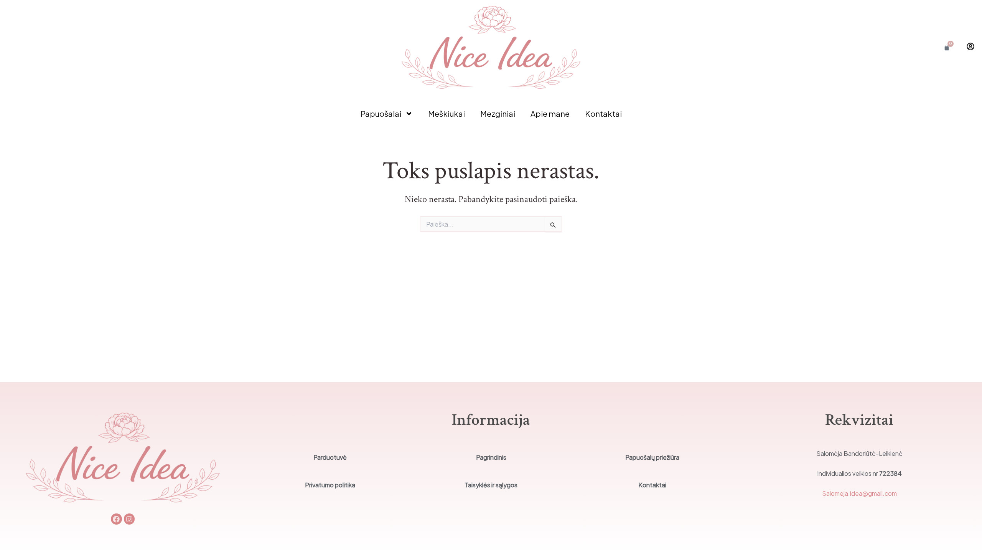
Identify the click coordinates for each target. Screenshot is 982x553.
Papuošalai (381, 113)
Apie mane (550, 113)
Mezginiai (497, 113)
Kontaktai (603, 113)
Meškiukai (446, 113)
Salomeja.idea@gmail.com (859, 493)
